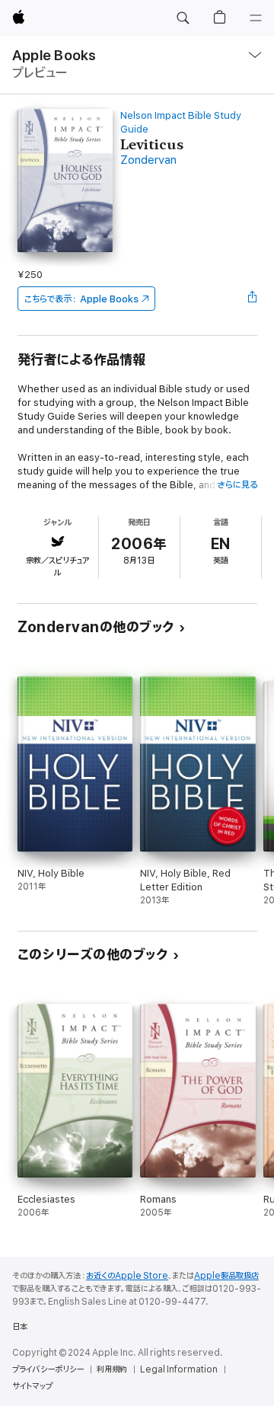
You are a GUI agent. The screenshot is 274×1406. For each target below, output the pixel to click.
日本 (19, 1326)
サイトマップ (32, 1386)
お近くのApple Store (127, 1275)
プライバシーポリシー (48, 1369)
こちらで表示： (81, 299)
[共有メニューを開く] (252, 299)
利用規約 (112, 1369)
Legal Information (179, 1369)
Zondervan (148, 160)
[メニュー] (255, 18)
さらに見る (237, 485)
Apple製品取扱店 (226, 1275)
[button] (182, 18)
